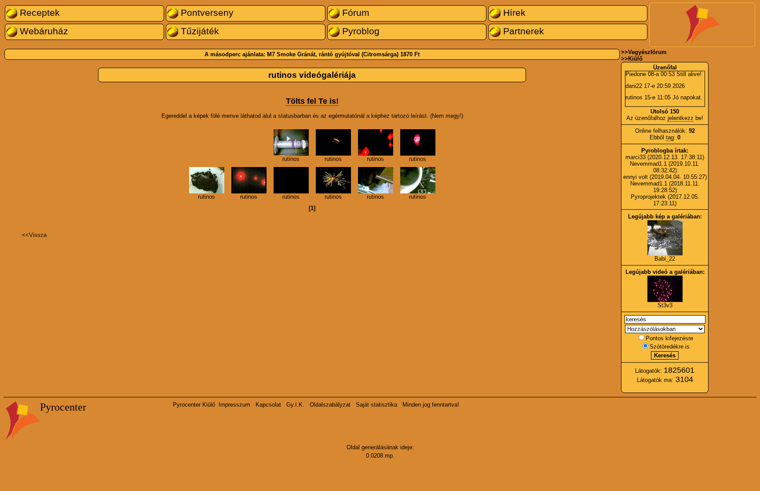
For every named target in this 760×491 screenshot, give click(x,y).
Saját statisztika (376, 404)
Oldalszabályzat (330, 404)
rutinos (291, 159)
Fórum (354, 12)
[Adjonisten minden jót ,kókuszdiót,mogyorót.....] (291, 191)
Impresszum (234, 404)
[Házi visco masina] (291, 153)
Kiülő (635, 58)
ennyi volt (636, 177)
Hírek (513, 12)
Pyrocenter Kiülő (194, 404)
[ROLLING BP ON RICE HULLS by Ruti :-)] (417, 191)
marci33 (635, 157)
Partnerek (522, 31)
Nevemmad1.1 (648, 163)
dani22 (633, 86)
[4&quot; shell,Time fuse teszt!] (333, 191)
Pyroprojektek (648, 196)
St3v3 (665, 305)
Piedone (635, 74)
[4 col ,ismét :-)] (375, 153)
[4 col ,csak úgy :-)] (417, 153)
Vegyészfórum (647, 52)
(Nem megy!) (446, 116)
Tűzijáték (198, 31)
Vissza (38, 235)
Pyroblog (360, 31)
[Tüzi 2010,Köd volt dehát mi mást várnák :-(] (249, 191)
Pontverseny (206, 12)
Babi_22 (664, 258)
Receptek (38, 12)
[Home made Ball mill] (375, 191)
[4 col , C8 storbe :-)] (333, 153)
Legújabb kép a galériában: (665, 216)
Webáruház (42, 31)
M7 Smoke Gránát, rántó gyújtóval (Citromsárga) (332, 54)
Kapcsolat (268, 404)
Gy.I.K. (295, 404)
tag (670, 137)
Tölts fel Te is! (312, 101)
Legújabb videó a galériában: (665, 272)
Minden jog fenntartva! (430, 404)
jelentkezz (681, 118)
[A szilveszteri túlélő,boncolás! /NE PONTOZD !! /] (206, 191)
